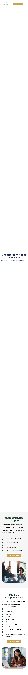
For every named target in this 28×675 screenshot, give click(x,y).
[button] (14, 1)
